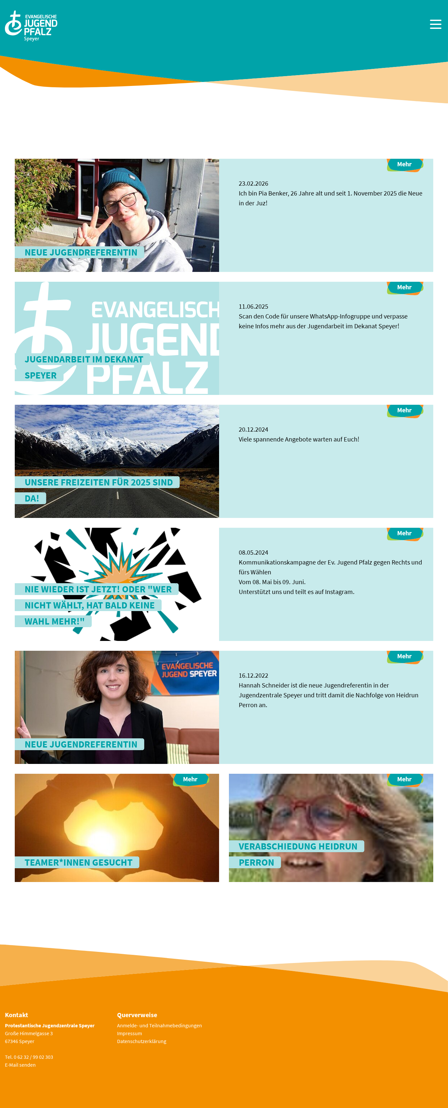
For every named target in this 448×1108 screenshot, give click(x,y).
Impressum (129, 1033)
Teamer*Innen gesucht (78, 862)
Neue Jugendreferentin (81, 252)
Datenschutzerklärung (141, 1041)
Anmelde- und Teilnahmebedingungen (159, 1025)
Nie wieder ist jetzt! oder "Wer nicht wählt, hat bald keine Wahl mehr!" (98, 605)
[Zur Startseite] (31, 25)
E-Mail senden (20, 1064)
